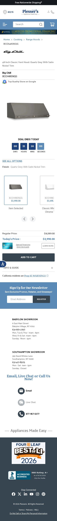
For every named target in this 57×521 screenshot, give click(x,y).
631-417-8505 (18, 362)
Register (41, 299)
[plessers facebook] (13, 494)
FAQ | (36, 510)
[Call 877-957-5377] (52, 12)
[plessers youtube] (31, 494)
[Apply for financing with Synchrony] (28, 32)
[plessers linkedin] (25, 494)
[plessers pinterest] (43, 494)
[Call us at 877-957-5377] (21, 414)
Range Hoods (33, 39)
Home (7, 39)
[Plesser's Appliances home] (30, 12)
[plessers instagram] (37, 494)
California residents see (24, 276)
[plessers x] (19, 494)
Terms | (22, 510)
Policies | (29, 510)
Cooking (18, 39)
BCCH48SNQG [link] (11, 44)
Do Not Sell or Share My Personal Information (28, 513)
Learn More (48, 246)
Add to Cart (28, 257)
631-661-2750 (18, 330)
